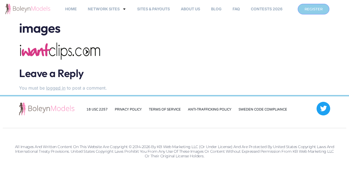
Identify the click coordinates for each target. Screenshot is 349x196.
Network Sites (104, 9)
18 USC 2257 (97, 109)
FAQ (236, 9)
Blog (216, 9)
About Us (190, 9)
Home (71, 9)
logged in (55, 88)
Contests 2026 (266, 9)
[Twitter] (323, 108)
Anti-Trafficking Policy (209, 109)
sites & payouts (153, 9)
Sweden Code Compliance (263, 109)
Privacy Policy (128, 109)
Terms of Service (165, 109)
